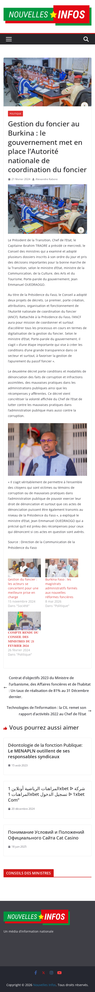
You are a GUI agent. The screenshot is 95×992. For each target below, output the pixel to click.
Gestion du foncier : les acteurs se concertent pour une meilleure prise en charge (23, 588)
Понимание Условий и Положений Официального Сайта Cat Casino (46, 835)
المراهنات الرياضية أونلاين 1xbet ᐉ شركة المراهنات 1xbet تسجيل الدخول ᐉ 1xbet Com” (46, 794)
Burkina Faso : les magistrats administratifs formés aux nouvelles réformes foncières (61, 588)
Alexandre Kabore (47, 179)
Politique (15, 113)
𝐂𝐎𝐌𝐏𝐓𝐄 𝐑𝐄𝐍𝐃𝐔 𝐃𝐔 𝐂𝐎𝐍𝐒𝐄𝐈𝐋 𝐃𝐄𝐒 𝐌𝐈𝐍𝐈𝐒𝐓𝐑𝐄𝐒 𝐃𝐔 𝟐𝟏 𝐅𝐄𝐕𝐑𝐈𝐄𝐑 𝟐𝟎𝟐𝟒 (23, 639)
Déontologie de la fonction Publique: (45, 751)
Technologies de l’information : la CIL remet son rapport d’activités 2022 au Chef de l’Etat (46, 710)
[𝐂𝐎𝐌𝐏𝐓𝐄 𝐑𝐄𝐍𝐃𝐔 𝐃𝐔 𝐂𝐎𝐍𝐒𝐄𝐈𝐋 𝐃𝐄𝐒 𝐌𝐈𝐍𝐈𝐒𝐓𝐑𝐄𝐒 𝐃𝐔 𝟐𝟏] (24, 621)
